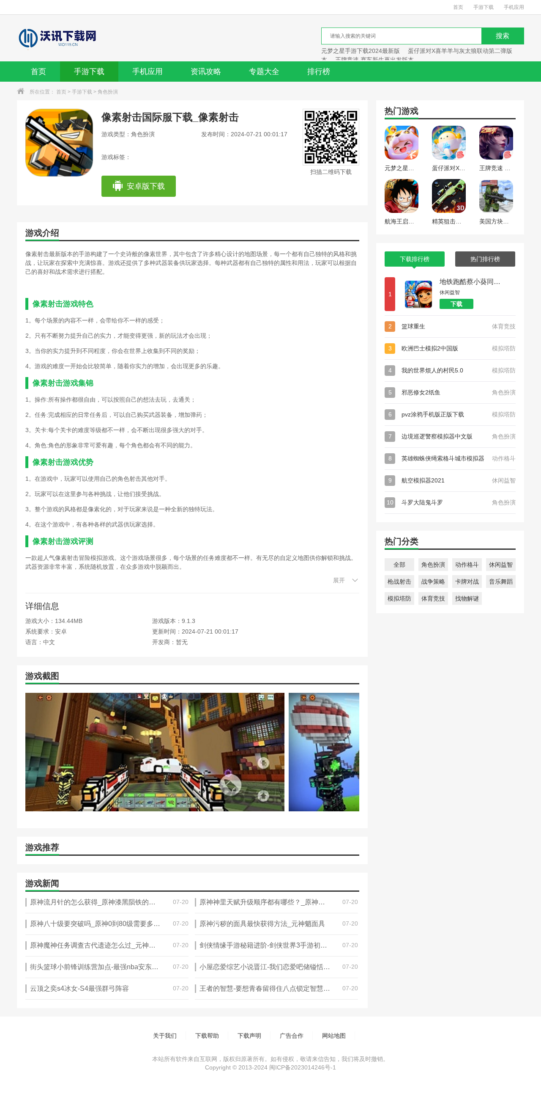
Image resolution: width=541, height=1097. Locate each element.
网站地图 (334, 1035)
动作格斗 (467, 564)
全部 (399, 564)
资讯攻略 (206, 71)
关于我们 (165, 1035)
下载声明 (249, 1035)
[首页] (56, 38)
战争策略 (433, 581)
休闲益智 (501, 564)
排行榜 (318, 71)
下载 (456, 303)
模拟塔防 (399, 598)
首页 (458, 7)
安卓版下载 (146, 186)
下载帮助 (207, 1035)
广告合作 (291, 1035)
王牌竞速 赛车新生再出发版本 (374, 59)
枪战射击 (399, 581)
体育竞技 (433, 598)
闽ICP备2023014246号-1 (302, 1067)
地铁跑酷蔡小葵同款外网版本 (471, 281)
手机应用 (514, 7)
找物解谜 (467, 598)
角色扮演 (108, 92)
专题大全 (264, 71)
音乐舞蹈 (501, 581)
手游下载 (483, 7)
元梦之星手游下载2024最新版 (360, 50)
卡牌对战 (467, 581)
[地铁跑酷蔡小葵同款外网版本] (418, 294)
